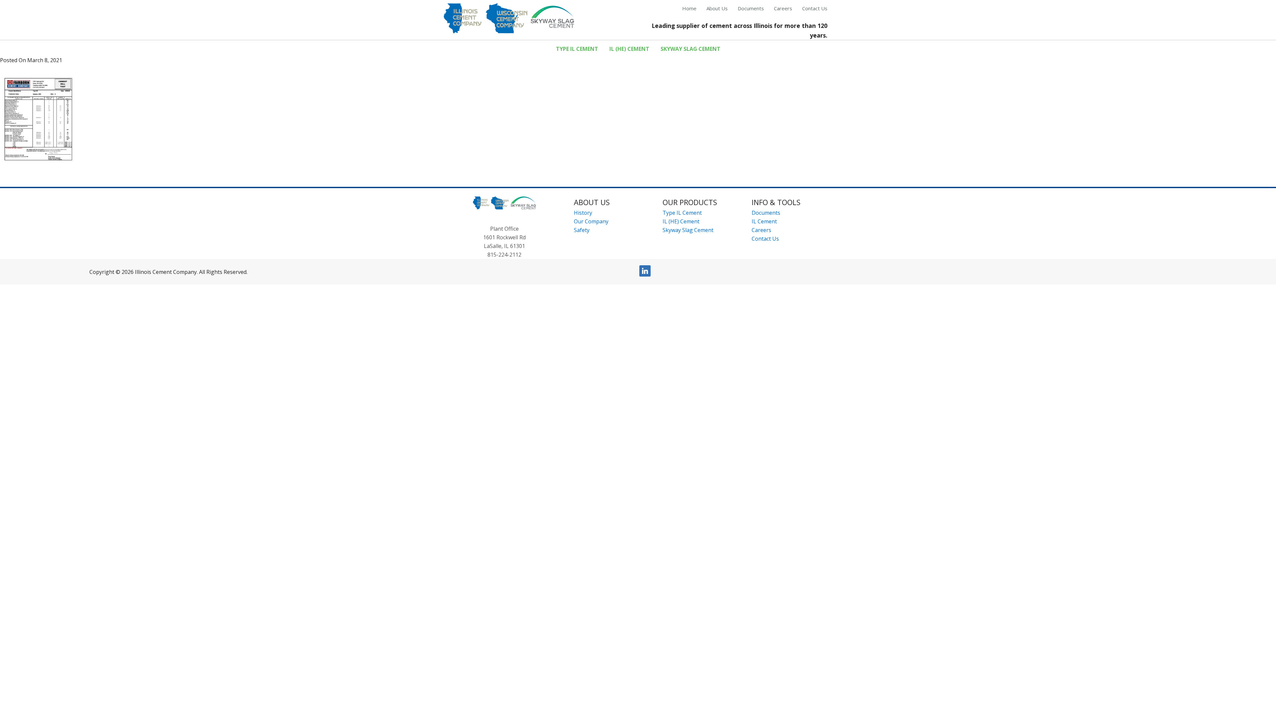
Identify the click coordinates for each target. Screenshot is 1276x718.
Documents (766, 212)
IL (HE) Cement (681, 221)
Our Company (591, 221)
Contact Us (765, 238)
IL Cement (764, 221)
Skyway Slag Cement (688, 230)
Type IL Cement (682, 212)
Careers (761, 230)
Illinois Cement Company (509, 18)
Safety (581, 230)
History (583, 212)
